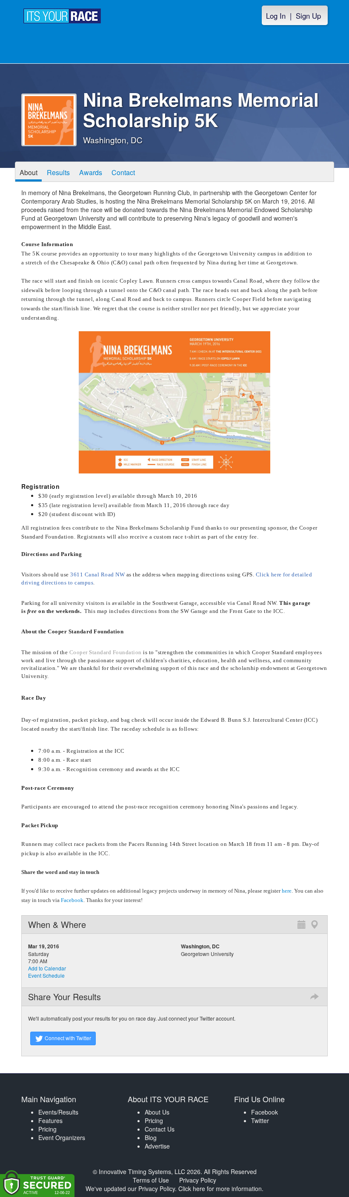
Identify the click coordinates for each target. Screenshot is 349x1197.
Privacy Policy (197, 1180)
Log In (276, 16)
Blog (151, 1137)
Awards (90, 172)
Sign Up (308, 16)
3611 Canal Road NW (97, 574)
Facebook (72, 900)
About (28, 172)
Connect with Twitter (67, 1037)
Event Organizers (61, 1137)
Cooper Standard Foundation (106, 652)
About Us (157, 1112)
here (287, 891)
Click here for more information (220, 1188)
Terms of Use (151, 1180)
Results (58, 172)
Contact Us (159, 1129)
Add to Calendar (47, 968)
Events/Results (58, 1112)
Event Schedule (46, 975)
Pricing (47, 1129)
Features (50, 1120)
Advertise (157, 1146)
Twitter (260, 1120)
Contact (123, 172)
